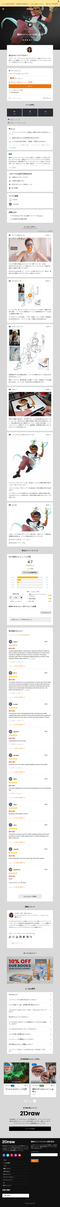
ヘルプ (5, 1166)
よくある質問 (6, 1163)
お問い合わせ (6, 1171)
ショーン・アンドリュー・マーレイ (13, 1092)
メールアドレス (35, 1151)
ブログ (5, 1160)
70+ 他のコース (19, 73)
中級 (12, 1085)
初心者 (41, 1085)
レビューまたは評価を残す (30, 572)
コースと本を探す (30, 1129)
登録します (34, 1160)
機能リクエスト (7, 1168)
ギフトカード (8, 1185)
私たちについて (7, 1174)
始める (30, 86)
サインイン (53, 9)
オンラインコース (7, 1180)
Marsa (34, 1094)
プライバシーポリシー (8, 1177)
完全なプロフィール (16, 943)
